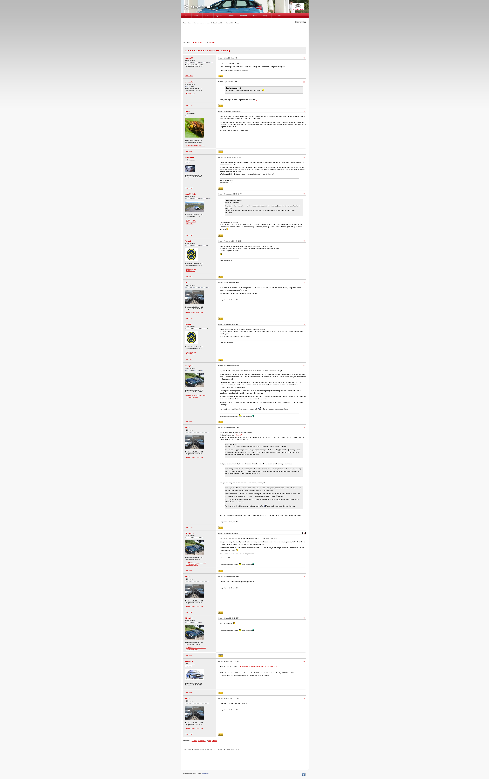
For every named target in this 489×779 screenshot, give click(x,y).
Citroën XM (229, 23)
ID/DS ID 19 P (190, 94)
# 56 (304, 533)
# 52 (304, 282)
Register (218, 15)
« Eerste (194, 42)
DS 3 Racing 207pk (192, 397)
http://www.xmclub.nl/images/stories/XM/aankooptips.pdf (258, 666)
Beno (187, 111)
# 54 (304, 365)
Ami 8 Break (189, 223)
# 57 (304, 576)
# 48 (304, 111)
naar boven (189, 76)
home (184, 15)
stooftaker (189, 158)
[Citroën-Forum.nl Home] (198, 10)
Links (255, 15)
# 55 (304, 427)
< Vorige (201, 42)
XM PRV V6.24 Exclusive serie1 (196, 395)
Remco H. (189, 661)
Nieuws (231, 15)
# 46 (304, 58)
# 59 (304, 661)
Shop (265, 15)
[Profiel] (220, 77)
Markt (207, 15)
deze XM (239, 435)
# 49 (304, 157)
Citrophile (189, 366)
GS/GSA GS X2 (191, 222)
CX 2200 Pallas (190, 220)
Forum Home (187, 23)
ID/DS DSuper (190, 271)
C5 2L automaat (191, 269)
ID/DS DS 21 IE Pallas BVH (194, 312)
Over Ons (277, 15)
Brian (187, 283)
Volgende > (213, 42)
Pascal (188, 241)
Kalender (243, 15)
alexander (189, 82)
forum (195, 15)
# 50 (304, 194)
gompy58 (189, 58)
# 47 (304, 81)
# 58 (304, 618)
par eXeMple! (190, 194)
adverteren (205, 773)
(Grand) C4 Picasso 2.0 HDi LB (195, 145)
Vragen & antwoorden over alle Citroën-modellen (208, 23)
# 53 (304, 324)
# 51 (304, 241)
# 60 (304, 698)
